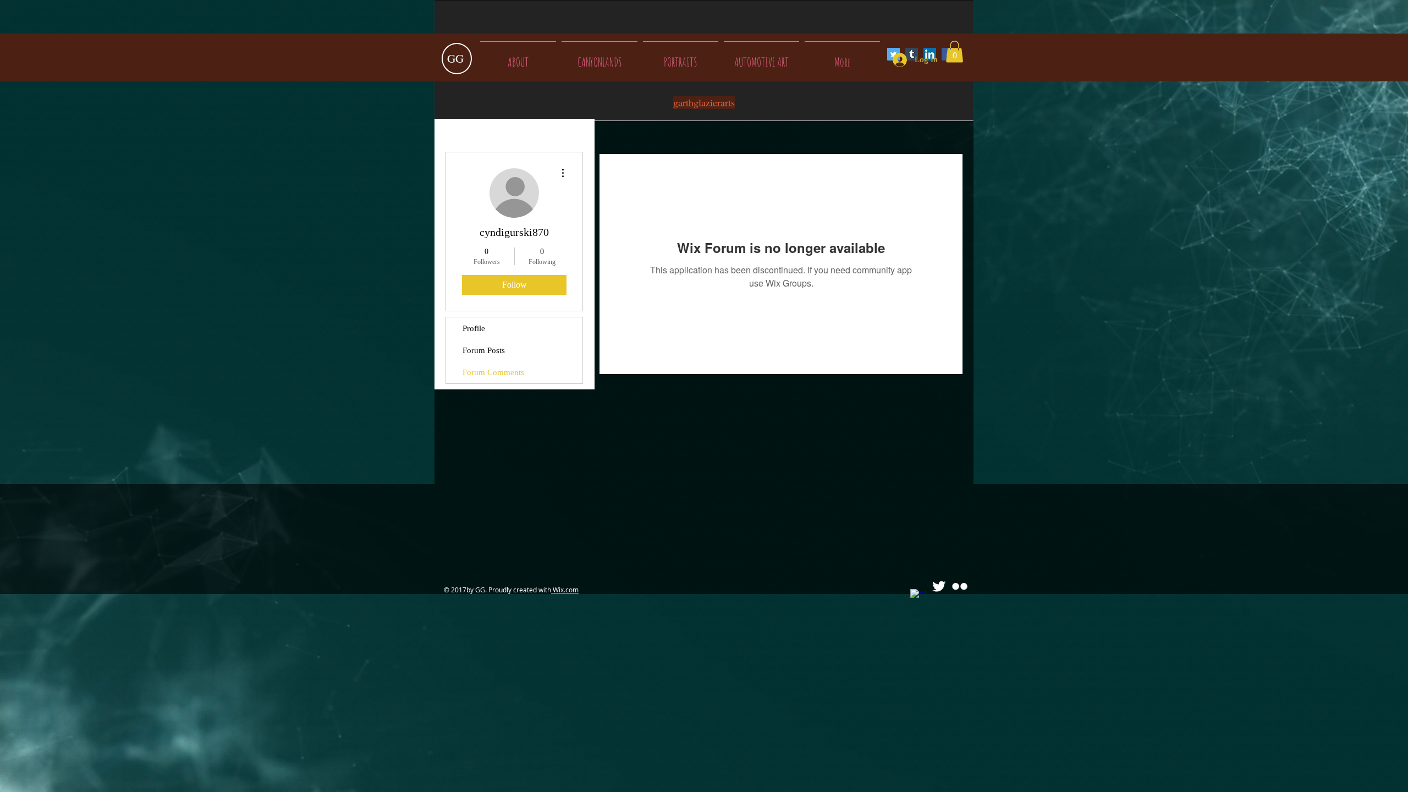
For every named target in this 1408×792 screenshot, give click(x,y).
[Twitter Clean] (939, 586)
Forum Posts (484, 350)
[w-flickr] (959, 586)
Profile (474, 328)
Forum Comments (493, 372)
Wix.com (565, 589)
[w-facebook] (918, 596)
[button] (954, 51)
